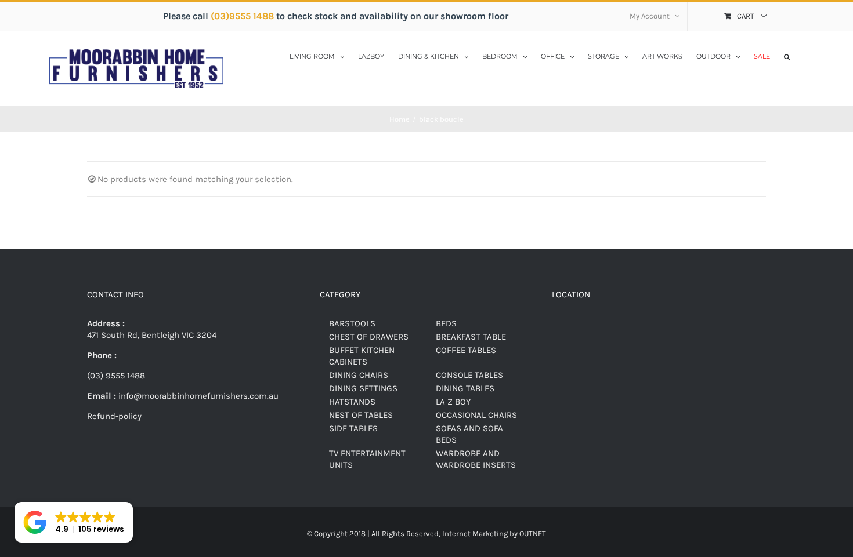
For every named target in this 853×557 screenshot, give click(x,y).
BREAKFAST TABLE (471, 337)
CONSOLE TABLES (469, 375)
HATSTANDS (352, 401)
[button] (787, 55)
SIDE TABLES (353, 428)
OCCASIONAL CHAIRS (476, 415)
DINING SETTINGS (363, 388)
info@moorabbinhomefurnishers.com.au (197, 396)
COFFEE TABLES (466, 350)
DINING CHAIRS (358, 375)
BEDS (446, 323)
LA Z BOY (453, 401)
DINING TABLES (465, 388)
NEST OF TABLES (361, 415)
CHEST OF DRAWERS (369, 337)
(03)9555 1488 (243, 15)
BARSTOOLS (352, 323)
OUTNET (532, 533)
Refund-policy (114, 416)
